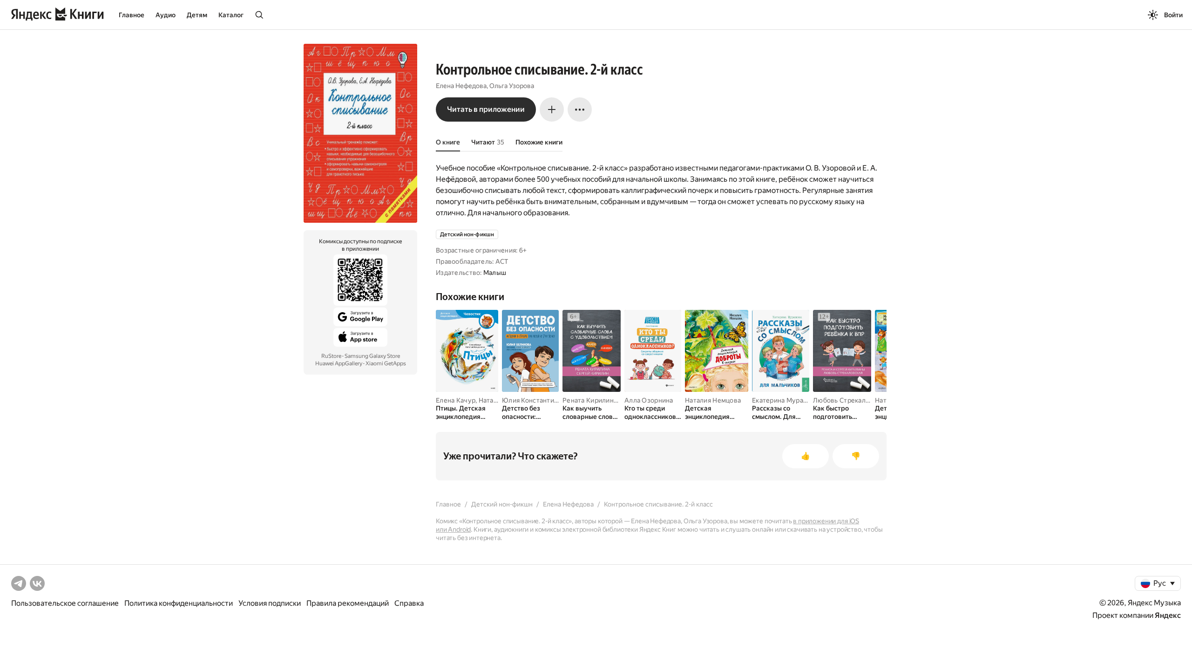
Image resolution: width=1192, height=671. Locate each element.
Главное (131, 15)
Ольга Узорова (511, 85)
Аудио (166, 15)
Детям (197, 15)
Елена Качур (455, 400)
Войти (1173, 15)
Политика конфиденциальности (178, 603)
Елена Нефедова (461, 85)
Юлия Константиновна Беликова (553, 400)
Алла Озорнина (648, 400)
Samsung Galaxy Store (372, 356)
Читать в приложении (486, 109)
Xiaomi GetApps (386, 363)
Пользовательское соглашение (65, 603)
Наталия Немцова (713, 400)
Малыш (494, 272)
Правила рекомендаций (347, 603)
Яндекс (1168, 615)
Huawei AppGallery (338, 363)
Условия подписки (269, 603)
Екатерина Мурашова (786, 400)
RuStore (331, 356)
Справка (409, 603)
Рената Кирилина (589, 400)
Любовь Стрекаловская (850, 400)
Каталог (231, 15)
